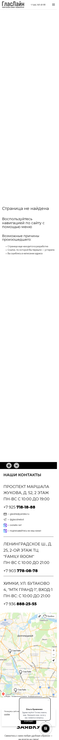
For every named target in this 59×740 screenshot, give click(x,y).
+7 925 (19, 507)
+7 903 (20, 570)
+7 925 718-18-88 (38, 5)
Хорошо (28, 721)
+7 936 (20, 604)
